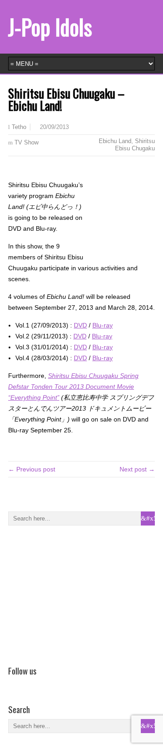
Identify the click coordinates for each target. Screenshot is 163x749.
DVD (80, 325)
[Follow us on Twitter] (26, 683)
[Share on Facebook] (13, 170)
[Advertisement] (76, 593)
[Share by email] (39, 170)
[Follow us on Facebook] (13, 683)
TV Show (26, 142)
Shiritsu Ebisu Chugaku (135, 145)
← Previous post (31, 469)
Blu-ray (102, 325)
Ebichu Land (115, 141)
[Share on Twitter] (26, 170)
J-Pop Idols (50, 26)
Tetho (19, 127)
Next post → (137, 469)
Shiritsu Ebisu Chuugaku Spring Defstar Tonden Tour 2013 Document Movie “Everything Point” (73, 386)
